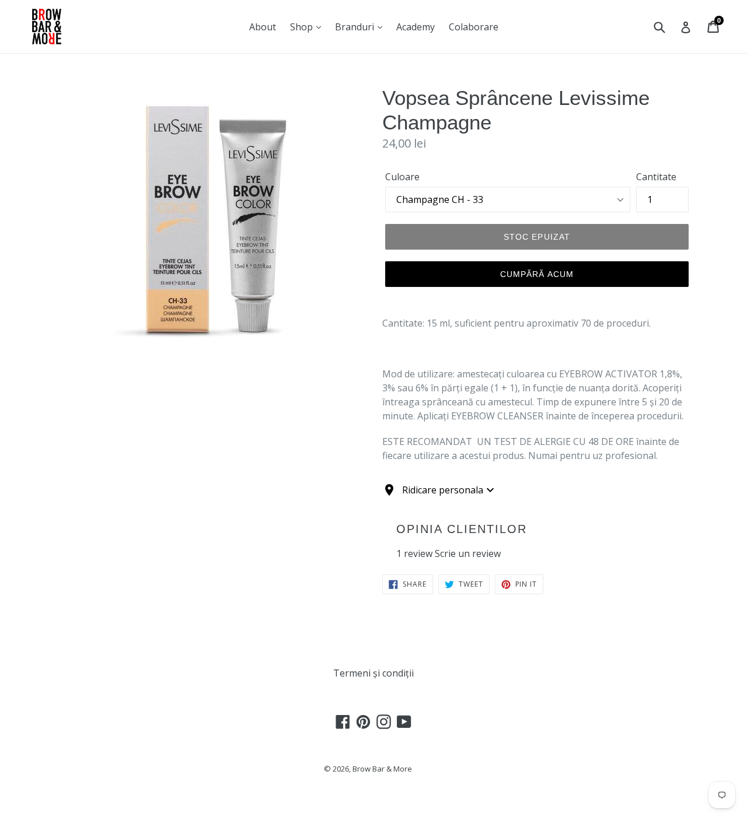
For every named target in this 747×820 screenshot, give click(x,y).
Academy (415, 26)
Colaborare (473, 26)
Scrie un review (468, 553)
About (262, 26)
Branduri (355, 26)
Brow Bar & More (382, 768)
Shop (302, 26)
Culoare (402, 176)
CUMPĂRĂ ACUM (537, 274)
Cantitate (656, 176)
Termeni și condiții (373, 673)
